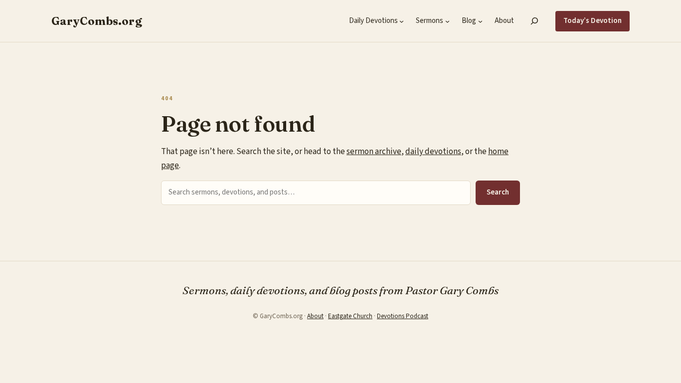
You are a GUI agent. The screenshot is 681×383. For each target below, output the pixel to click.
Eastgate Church (350, 316)
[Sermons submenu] (447, 21)
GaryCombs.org (96, 21)
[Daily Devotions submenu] (401, 21)
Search (498, 192)
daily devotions (433, 152)
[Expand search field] (534, 21)
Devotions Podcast (402, 316)
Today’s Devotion (592, 20)
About (315, 316)
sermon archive (373, 152)
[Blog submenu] (480, 21)
